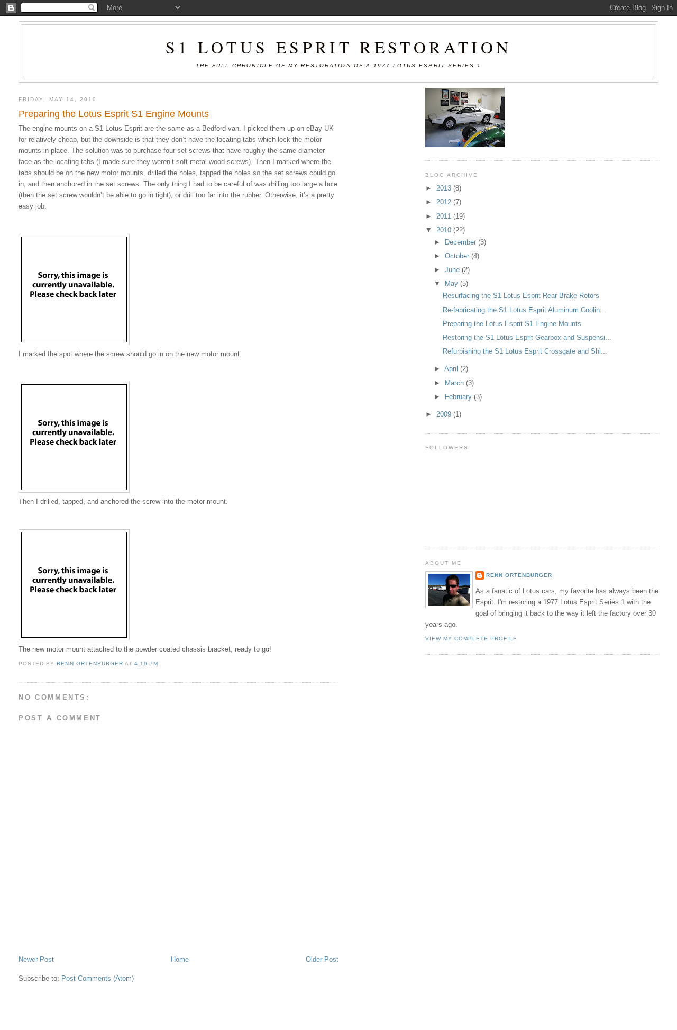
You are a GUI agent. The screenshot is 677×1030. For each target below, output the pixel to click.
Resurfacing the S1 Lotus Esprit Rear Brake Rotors (521, 296)
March (455, 383)
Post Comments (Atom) (97, 978)
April (452, 369)
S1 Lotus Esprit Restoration (339, 46)
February (459, 397)
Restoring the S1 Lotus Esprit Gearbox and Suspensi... (527, 337)
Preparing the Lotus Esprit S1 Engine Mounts (512, 324)
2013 (444, 188)
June (453, 270)
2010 (444, 230)
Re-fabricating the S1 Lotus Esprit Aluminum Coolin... (524, 310)
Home (180, 959)
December (461, 242)
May (452, 283)
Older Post (322, 959)
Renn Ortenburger (519, 575)
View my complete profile (471, 639)
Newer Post (36, 959)
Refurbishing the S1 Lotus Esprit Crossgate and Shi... (525, 351)
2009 (444, 414)
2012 (444, 202)
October (458, 256)
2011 (444, 216)
